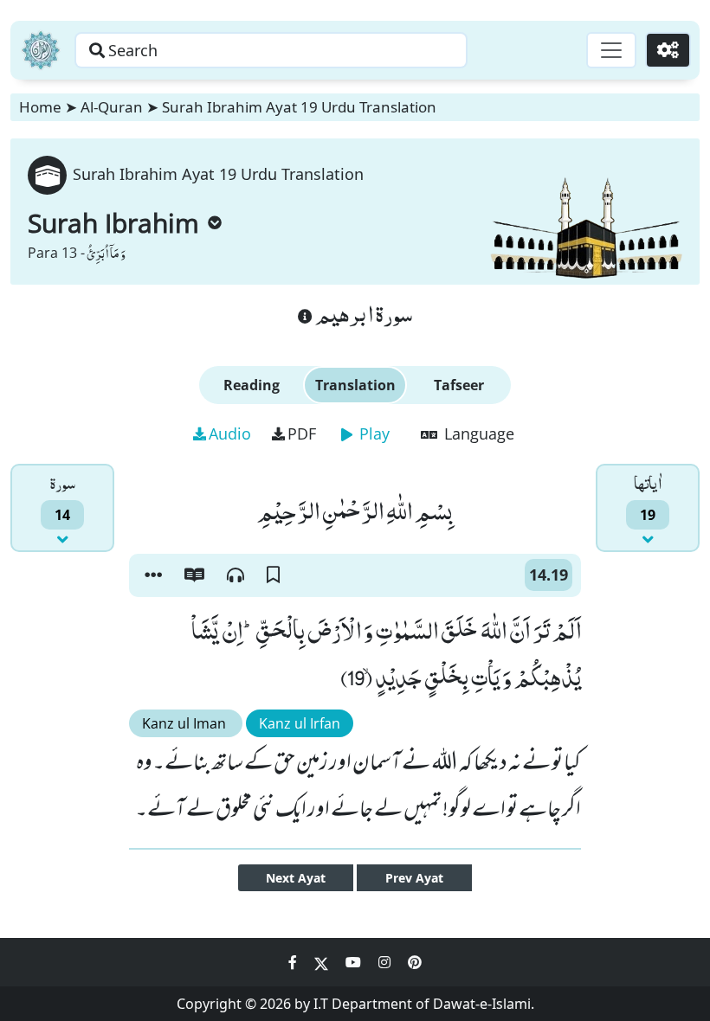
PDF (301, 433)
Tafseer (459, 385)
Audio (230, 433)
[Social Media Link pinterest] (415, 962)
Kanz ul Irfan (299, 723)
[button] (153, 575)
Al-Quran (112, 107)
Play (372, 433)
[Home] (40, 50)
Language (477, 433)
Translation (355, 385)
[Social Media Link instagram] (386, 962)
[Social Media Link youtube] (355, 962)
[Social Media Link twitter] (323, 962)
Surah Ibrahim (113, 223)
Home (40, 107)
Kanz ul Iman (185, 723)
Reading (251, 385)
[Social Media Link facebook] (294, 962)
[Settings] (668, 50)
